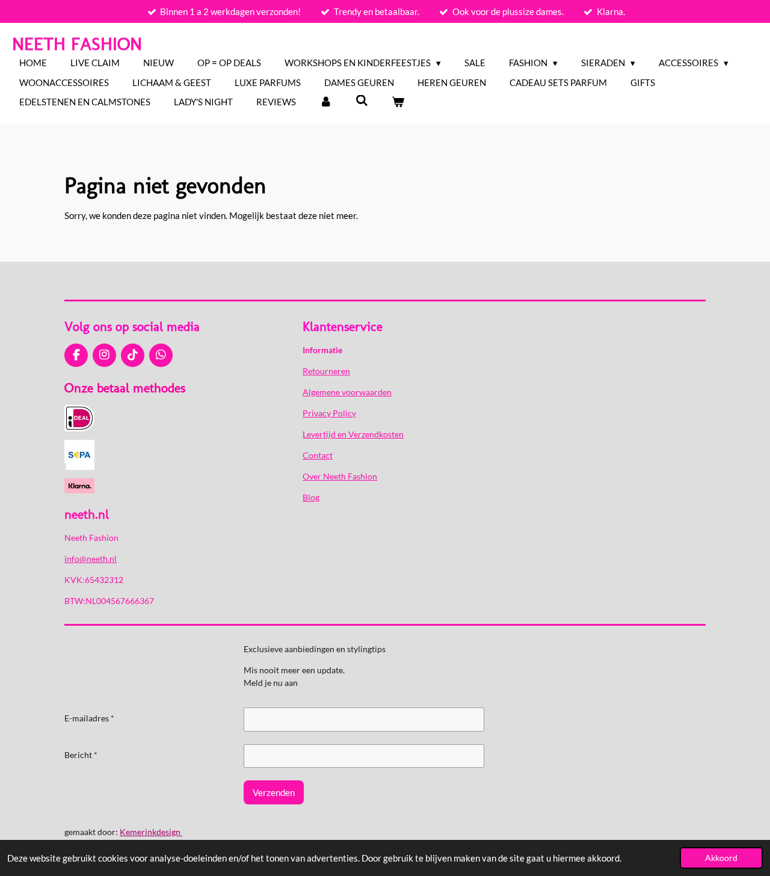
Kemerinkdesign (151, 832)
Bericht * (80, 755)
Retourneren (326, 371)
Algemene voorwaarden (347, 392)
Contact (318, 455)
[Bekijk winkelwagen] (397, 102)
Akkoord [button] (721, 858)
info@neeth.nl (90, 559)
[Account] (325, 102)
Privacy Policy (329, 413)
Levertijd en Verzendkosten (353, 434)
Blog (311, 497)
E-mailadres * (89, 718)
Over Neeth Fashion (340, 476)
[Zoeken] (361, 100)
